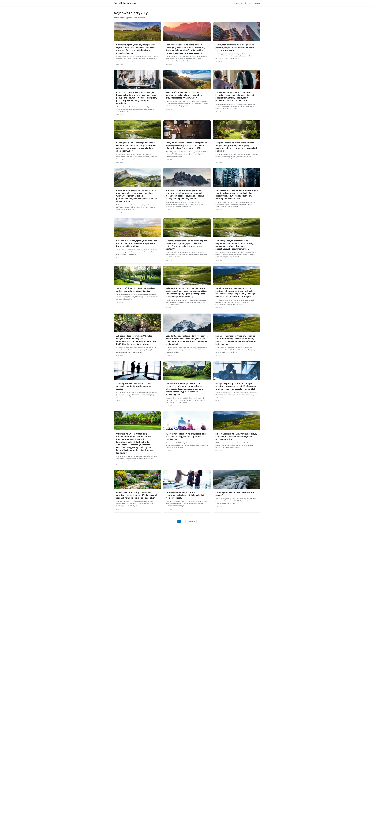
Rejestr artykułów (240, 3)
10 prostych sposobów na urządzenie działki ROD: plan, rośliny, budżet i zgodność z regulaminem (186, 436)
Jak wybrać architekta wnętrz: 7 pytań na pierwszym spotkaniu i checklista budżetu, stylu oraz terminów (235, 47)
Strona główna (254, 3)
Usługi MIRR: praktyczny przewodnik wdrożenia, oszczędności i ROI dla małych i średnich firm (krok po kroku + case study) (136, 495)
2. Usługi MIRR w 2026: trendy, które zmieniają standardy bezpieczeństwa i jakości (134, 386)
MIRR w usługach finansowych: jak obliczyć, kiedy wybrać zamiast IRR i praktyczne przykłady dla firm (236, 436)
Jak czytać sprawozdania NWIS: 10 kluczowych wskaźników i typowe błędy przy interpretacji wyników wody (185, 95)
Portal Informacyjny (125, 3)
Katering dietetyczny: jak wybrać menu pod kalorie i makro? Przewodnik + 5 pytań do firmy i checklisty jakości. (136, 243)
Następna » (191, 521)
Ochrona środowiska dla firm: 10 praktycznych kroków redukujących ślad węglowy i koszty (185, 495)
